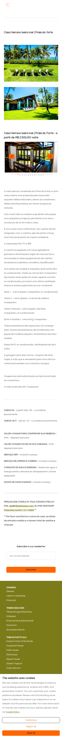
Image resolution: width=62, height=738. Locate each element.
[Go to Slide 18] (47, 174)
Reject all (31, 727)
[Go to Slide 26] (30, 175)
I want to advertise (15, 596)
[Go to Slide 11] (32, 174)
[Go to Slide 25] (28, 175)
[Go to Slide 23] (24, 175)
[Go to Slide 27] (32, 175)
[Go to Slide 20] (51, 174)
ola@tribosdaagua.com (21, 506)
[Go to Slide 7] (24, 174)
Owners (10, 591)
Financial (11, 600)
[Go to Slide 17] (45, 174)
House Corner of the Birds (19, 641)
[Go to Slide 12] (34, 174)
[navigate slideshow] (12, 156)
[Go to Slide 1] (11, 174)
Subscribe (31, 570)
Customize (31, 720)
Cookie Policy (13, 712)
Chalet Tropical (14, 663)
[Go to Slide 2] (13, 174)
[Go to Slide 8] (26, 174)
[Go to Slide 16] (43, 174)
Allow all (31, 733)
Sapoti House (13, 659)
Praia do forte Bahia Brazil (19, 621)
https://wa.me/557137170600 (19, 510)
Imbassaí (11, 616)
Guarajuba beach (15, 630)
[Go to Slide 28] (34, 175)
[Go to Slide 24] (26, 175)
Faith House (12, 650)
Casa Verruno (13, 668)
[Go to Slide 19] (49, 174)
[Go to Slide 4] (17, 174)
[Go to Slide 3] (15, 174)
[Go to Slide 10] (30, 174)
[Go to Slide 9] (28, 174)
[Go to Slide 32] (43, 175)
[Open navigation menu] (7, 5)
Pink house (11, 655)
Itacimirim (11, 625)
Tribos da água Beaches (19, 612)
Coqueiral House (15, 646)
